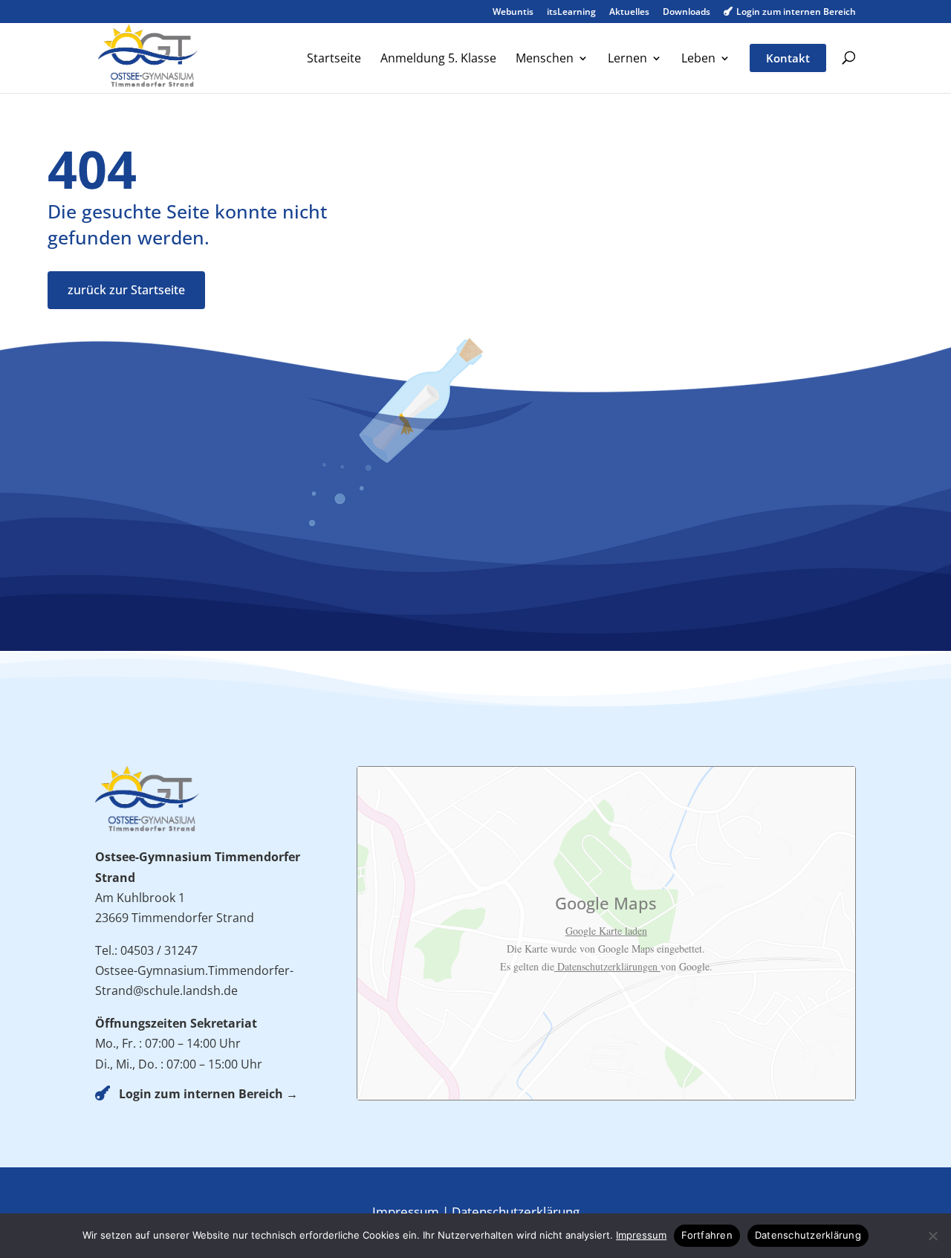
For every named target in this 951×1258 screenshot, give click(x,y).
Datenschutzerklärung (516, 1211)
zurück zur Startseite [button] (126, 290)
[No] (932, 1235)
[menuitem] (334, 72)
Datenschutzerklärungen (607, 966)
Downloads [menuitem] (686, 12)
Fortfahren (707, 1235)
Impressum (405, 1211)
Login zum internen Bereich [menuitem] (790, 12)
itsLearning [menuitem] (571, 12)
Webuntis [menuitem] (513, 12)
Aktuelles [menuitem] (629, 12)
